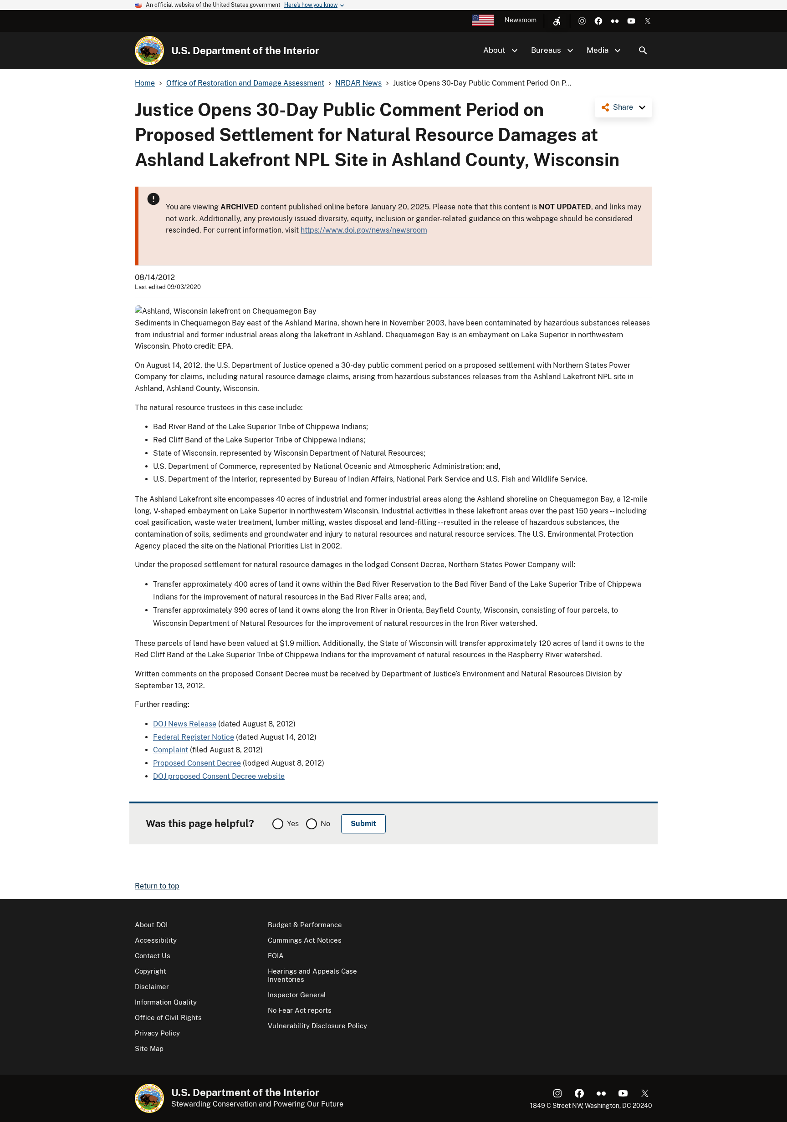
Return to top (157, 886)
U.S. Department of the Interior (245, 50)
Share (623, 107)
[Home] (149, 50)
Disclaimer (152, 986)
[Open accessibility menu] (557, 21)
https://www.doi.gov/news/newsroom (364, 230)
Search (643, 50)
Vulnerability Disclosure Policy (317, 1026)
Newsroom (521, 20)
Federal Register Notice (193, 737)
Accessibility (156, 940)
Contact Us (152, 956)
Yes (293, 823)
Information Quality (166, 1002)
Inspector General (297, 995)
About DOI (151, 925)
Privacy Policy (157, 1033)
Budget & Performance (305, 925)
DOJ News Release (184, 724)
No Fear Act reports (300, 1010)
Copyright (150, 971)
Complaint (170, 750)
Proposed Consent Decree (197, 763)
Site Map (149, 1048)
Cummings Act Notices (305, 940)
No (325, 823)
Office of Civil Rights (168, 1017)
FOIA (276, 956)
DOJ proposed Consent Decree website (219, 776)
